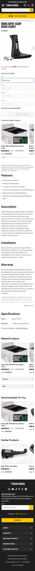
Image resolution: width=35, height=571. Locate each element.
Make (2, 85)
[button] (17, 527)
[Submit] (31, 507)
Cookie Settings (25, 562)
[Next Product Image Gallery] (33, 48)
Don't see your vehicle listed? (11, 108)
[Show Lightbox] (17, 47)
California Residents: (14, 328)
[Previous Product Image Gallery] (2, 48)
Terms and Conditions (17, 565)
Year (2, 77)
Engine (3, 100)
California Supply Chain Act (12, 562)
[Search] (31, 10)
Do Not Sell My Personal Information (17, 559)
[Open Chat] (25, 5)
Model (2, 92)
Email (3, 504)
